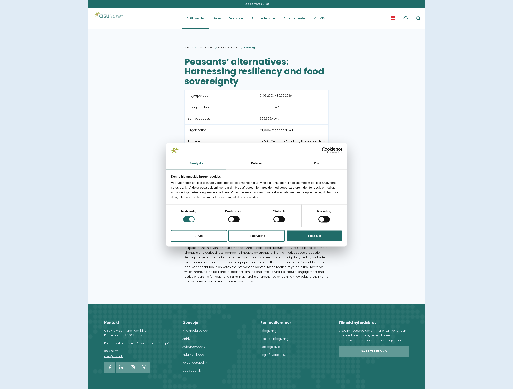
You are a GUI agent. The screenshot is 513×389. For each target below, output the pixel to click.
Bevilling (249, 47)
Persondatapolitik (194, 363)
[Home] (108, 18)
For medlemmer (263, 18)
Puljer (217, 18)
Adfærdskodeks (193, 347)
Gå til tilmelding (374, 351)
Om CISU (320, 18)
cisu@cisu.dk (113, 356)
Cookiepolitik (191, 371)
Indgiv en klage (193, 355)
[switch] (234, 219)
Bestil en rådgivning (275, 339)
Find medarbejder (195, 331)
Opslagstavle (270, 347)
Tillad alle (314, 236)
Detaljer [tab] (256, 163)
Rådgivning (269, 331)
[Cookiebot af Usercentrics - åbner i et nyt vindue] (324, 150)
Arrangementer (294, 18)
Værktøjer (236, 18)
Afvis (199, 236)
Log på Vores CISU (256, 4)
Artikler (187, 339)
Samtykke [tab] (196, 163)
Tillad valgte (256, 236)
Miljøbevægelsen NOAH (276, 130)
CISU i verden (195, 18)
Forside (188, 47)
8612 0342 (111, 351)
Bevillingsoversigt (228, 47)
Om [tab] (316, 163)
